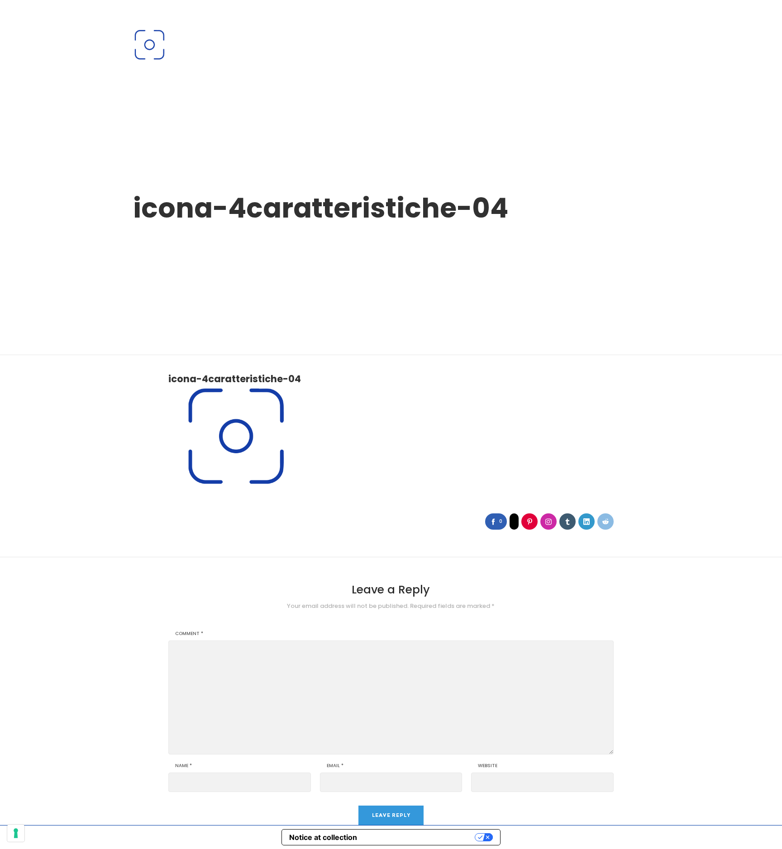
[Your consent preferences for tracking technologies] (15, 833)
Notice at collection (323, 837)
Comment (189, 633)
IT (631, 20)
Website (487, 766)
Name (183, 766)
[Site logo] (150, 45)
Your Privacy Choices (420, 837)
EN (646, 20)
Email (335, 766)
